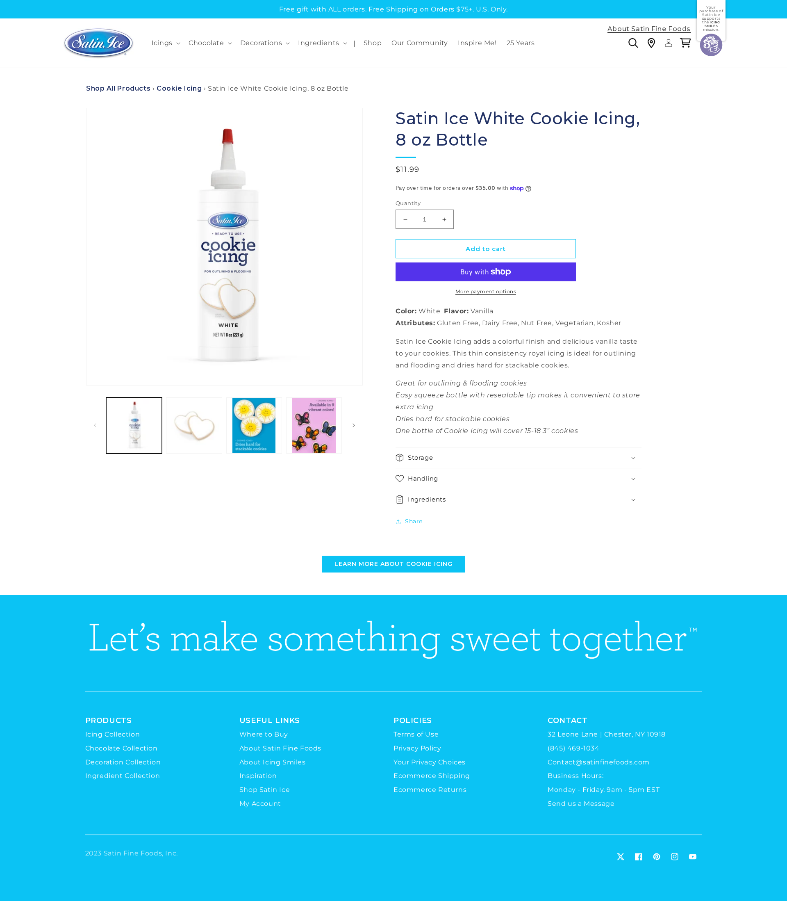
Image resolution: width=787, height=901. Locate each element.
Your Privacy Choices (430, 762)
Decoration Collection (123, 762)
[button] (165, 43)
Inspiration (258, 776)
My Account (260, 803)
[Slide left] (95, 425)
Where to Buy (263, 734)
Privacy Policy (417, 748)
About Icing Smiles (272, 762)
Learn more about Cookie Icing (393, 564)
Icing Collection (112, 734)
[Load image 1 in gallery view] (134, 425)
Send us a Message (581, 803)
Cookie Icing (179, 88)
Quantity (408, 203)
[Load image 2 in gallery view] (194, 425)
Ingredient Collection (122, 776)
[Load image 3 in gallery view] (254, 425)
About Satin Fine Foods (649, 29)
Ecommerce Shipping (432, 776)
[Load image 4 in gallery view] (314, 425)
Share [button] (414, 521)
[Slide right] (354, 425)
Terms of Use (416, 734)
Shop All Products (118, 88)
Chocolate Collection (121, 748)
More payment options (485, 291)
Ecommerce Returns (430, 790)
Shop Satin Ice (264, 790)
